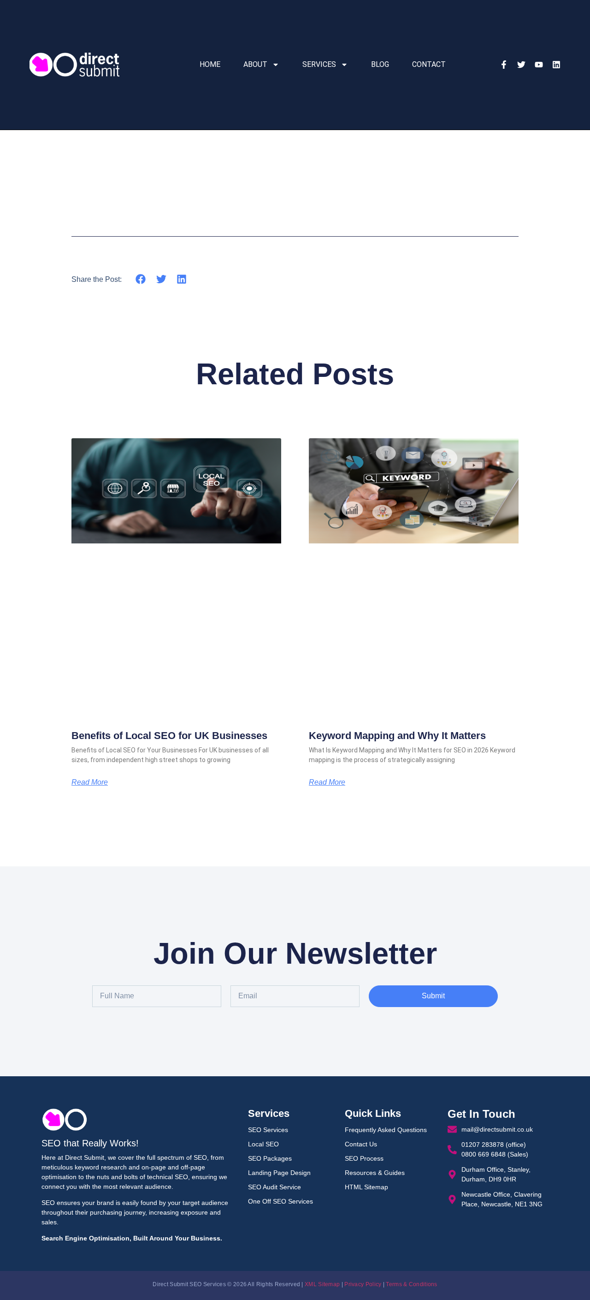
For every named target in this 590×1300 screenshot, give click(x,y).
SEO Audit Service (274, 1187)
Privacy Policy (362, 1284)
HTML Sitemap (366, 1187)
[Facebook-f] (504, 64)
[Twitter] (521, 64)
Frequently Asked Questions (386, 1129)
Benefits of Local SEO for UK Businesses (169, 735)
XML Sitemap (322, 1284)
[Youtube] (539, 64)
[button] (141, 279)
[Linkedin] (556, 64)
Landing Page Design (279, 1172)
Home (210, 64)
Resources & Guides (375, 1172)
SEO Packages (270, 1158)
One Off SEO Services (280, 1201)
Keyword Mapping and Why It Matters (397, 735)
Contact (429, 64)
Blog (380, 64)
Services (319, 64)
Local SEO (263, 1144)
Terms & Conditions (411, 1284)
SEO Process (364, 1158)
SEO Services (268, 1129)
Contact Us (361, 1144)
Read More (89, 782)
